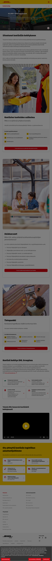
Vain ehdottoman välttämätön (35, 559)
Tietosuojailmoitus (35, 555)
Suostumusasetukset (6, 559)
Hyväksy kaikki (46, 559)
